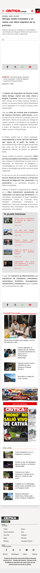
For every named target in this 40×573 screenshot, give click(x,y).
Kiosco (23, 529)
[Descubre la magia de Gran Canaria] (10, 378)
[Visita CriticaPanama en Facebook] (6, 550)
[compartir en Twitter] (15, 67)
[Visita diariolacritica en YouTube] (27, 550)
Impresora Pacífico (26, 541)
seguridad (26, 77)
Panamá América (9, 532)
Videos (25, 554)
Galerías (34, 554)
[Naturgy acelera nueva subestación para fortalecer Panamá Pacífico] (10, 366)
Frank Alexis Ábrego (16, 77)
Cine (22, 532)
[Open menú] (3, 10)
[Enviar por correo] (30, 67)
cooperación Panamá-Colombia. (13, 81)
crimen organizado (9, 79)
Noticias (5, 554)
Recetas (6, 541)
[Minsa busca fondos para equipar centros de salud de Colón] (20, 326)
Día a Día (6, 535)
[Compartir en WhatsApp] (23, 66)
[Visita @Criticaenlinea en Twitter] (13, 550)
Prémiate (24, 538)
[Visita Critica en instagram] (33, 550)
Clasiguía (24, 535)
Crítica (5, 529)
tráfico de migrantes (22, 79)
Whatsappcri (15, 554)
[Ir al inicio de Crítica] (16, 10)
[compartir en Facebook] (7, 67)
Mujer (5, 538)
